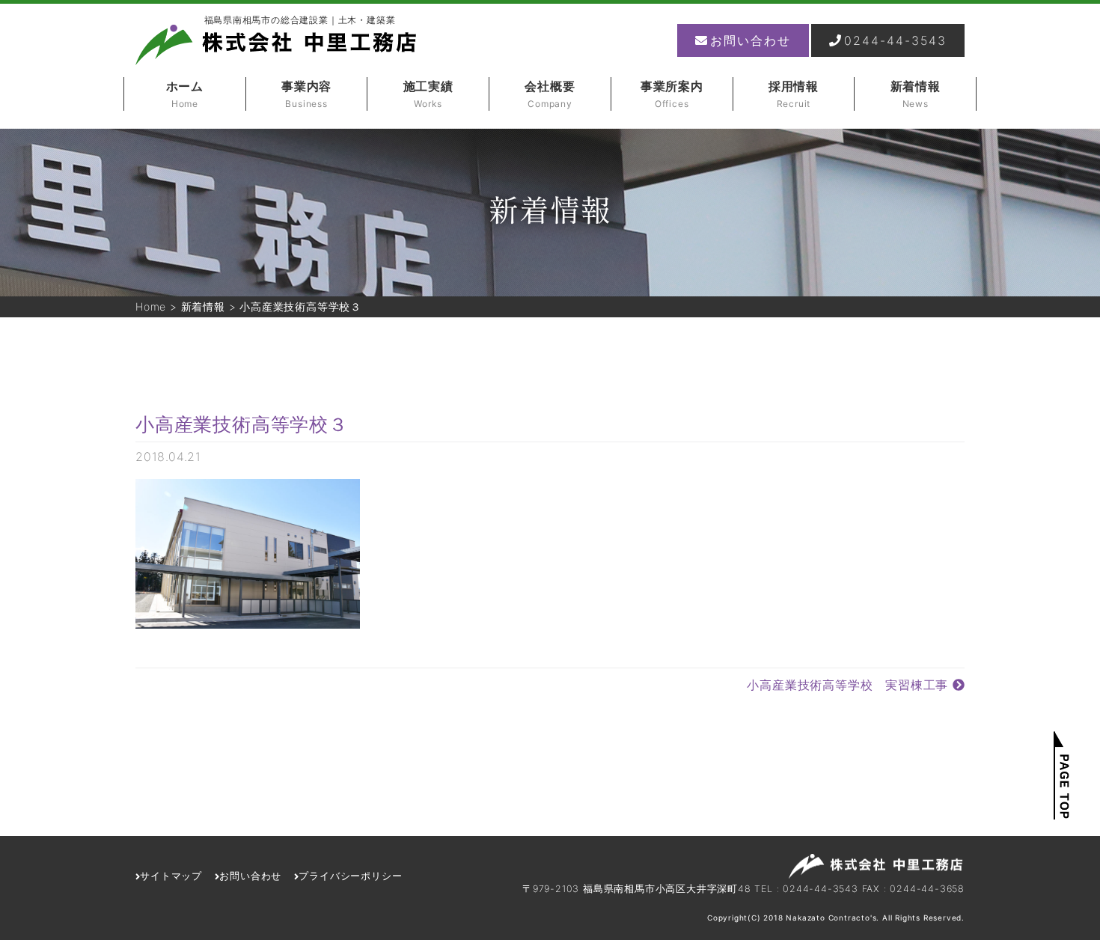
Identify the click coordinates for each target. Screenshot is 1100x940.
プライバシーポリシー (350, 876)
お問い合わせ (750, 40)
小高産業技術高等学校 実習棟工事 (850, 684)
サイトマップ (171, 876)
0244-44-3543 (895, 40)
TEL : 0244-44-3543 (806, 888)
